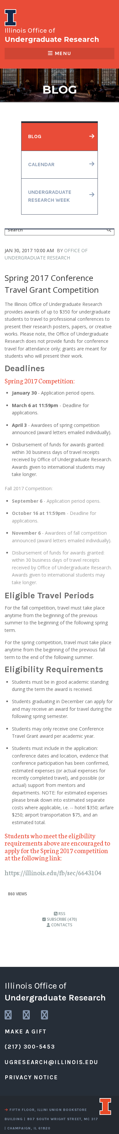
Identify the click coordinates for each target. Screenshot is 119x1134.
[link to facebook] (45, 1015)
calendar (41, 164)
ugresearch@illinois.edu (51, 1062)
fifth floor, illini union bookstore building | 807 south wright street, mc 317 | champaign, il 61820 (51, 1119)
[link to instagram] (9, 1015)
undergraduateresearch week (49, 196)
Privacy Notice (31, 1077)
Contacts (61, 925)
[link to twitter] (27, 1015)
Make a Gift (25, 1031)
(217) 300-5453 (30, 1046)
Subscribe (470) (61, 919)
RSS (61, 913)
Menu (63, 53)
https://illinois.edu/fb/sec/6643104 (53, 872)
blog (34, 136)
